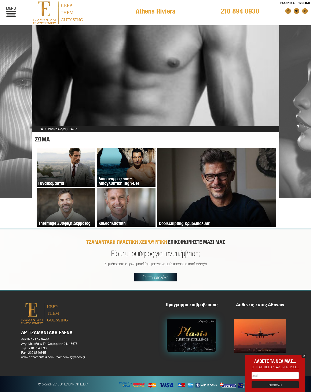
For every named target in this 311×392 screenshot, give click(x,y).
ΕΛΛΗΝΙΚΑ (287, 3)
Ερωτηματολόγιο (155, 277)
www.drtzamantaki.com (37, 357)
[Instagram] (305, 11)
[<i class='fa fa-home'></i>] (42, 129)
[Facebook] (288, 11)
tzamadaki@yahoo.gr (70, 357)
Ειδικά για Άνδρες (56, 129)
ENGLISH (304, 3)
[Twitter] (296, 11)
